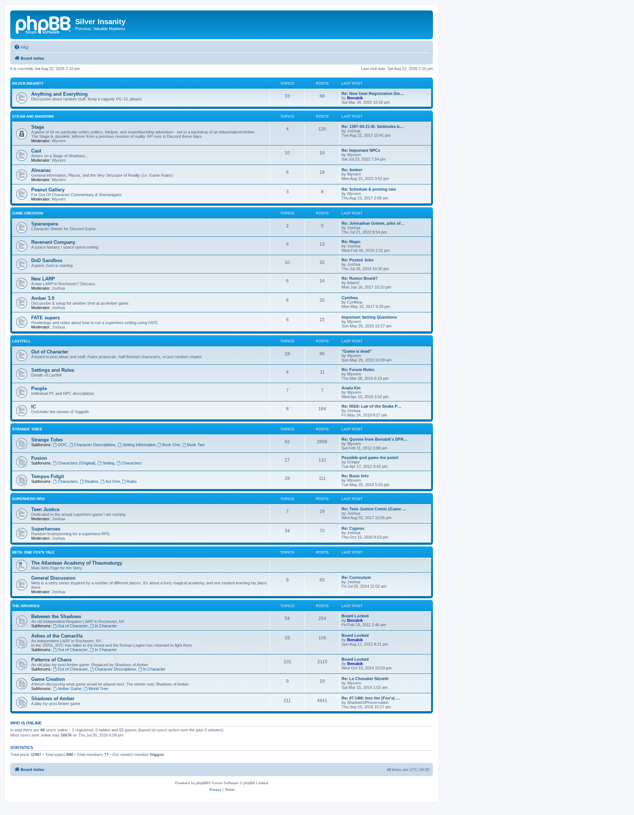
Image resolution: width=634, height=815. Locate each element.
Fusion (39, 458)
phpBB (202, 783)
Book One (171, 445)
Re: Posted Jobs (358, 260)
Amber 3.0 (42, 298)
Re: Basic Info (355, 476)
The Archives (26, 606)
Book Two (196, 445)
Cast (36, 151)
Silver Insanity (28, 83)
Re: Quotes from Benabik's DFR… (375, 439)
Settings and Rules (52, 370)
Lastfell (21, 341)
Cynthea (350, 297)
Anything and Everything (59, 94)
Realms (91, 481)
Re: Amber (352, 170)
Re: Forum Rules (358, 369)
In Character (106, 626)
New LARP (43, 279)
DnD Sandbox (46, 260)
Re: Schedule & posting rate (369, 189)
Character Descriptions (95, 445)
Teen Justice (45, 509)
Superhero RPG (28, 499)
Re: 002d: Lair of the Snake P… (371, 406)
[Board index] (43, 24)
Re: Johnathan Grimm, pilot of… (373, 223)
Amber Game (69, 688)
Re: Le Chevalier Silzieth (365, 678)
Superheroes (45, 529)
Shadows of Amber (52, 698)
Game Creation (27, 213)
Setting (108, 463)
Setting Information (139, 445)
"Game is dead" (357, 351)
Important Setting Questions (369, 317)
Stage (37, 127)
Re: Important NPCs (361, 150)
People (39, 388)
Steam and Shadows (33, 116)
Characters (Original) (76, 463)
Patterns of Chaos (51, 659)
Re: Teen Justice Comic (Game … (374, 509)
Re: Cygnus (353, 528)
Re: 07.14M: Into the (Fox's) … (371, 698)
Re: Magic (351, 241)
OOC (62, 445)
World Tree (98, 688)
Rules (132, 481)
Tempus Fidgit (47, 476)
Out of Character (49, 352)
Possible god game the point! (370, 457)
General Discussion (53, 578)
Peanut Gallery (48, 189)
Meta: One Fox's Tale (33, 552)
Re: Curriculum (356, 577)
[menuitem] (21, 47)
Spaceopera (44, 224)
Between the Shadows (56, 616)
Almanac (41, 170)
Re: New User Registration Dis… (373, 93)
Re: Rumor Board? (360, 278)
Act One (112, 481)
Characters (131, 463)
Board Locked (355, 616)
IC (33, 407)
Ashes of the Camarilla (57, 636)
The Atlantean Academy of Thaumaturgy (76, 563)
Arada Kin (351, 388)
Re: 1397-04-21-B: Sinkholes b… (373, 126)
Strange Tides (27, 429)
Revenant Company (53, 242)
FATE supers (45, 317)
